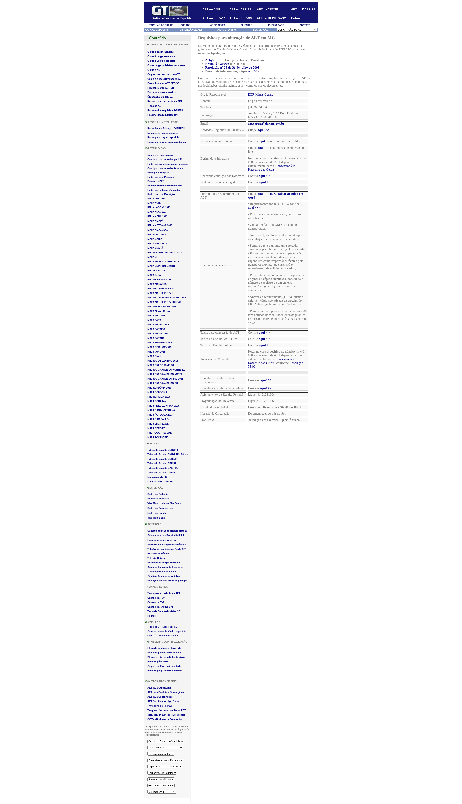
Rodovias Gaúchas (157, 513)
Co (167, 530)
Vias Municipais (156, 517)
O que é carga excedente (161, 56)
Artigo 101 (212, 60)
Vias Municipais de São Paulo (164, 503)
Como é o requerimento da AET (165, 79)
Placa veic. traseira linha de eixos (166, 657)
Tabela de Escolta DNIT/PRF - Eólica (167, 454)
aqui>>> (254, 71)
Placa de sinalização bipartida (164, 648)
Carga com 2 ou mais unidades (164, 666)
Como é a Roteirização (160, 155)
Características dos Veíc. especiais (166, 631)
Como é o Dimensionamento (163, 635)
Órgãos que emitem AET (161, 97)
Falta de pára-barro (158, 661)
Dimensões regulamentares (162, 133)
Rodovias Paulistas (158, 498)
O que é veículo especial (161, 61)
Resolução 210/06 (217, 63)
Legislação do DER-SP (160, 481)
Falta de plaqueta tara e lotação (164, 670)
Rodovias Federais (157, 494)
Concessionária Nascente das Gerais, (271, 361)
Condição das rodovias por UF (164, 159)
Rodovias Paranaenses (160, 508)
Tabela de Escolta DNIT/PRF (163, 450)
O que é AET (154, 70)
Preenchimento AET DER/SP (163, 83)
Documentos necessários (161, 92)
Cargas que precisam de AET (163, 74)
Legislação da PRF (157, 477)
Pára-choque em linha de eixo (164, 652)
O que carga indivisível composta (166, 65)
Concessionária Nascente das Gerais (271, 167)
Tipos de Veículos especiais (163, 626)
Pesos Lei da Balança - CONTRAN (166, 128)
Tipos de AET (155, 106)
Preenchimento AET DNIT (161, 88)
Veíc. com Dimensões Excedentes (166, 714)
